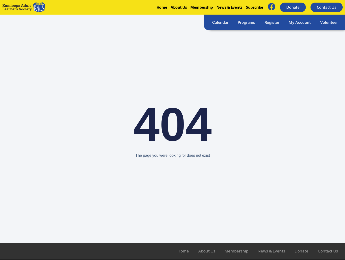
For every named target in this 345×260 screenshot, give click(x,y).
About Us (179, 7)
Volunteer (329, 22)
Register (271, 22)
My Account (300, 22)
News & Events (229, 7)
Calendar (220, 22)
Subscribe (254, 7)
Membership (201, 7)
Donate (301, 251)
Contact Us (328, 251)
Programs (246, 22)
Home (162, 7)
